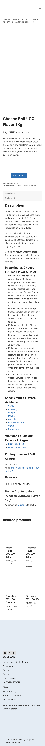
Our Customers (10, 678)
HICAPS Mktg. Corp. (17, 444)
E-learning (8, 666)
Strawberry (13, 429)
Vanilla (11, 406)
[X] (10, 653)
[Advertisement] (22, 48)
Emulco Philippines (17, 447)
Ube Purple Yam (16, 422)
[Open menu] (40, 8)
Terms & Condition (12, 695)
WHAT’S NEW (9, 699)
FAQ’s (5, 687)
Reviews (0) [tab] (10, 198)
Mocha (11, 416)
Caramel (12, 426)
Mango (11, 412)
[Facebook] (5, 653)
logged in (22, 505)
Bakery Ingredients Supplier (16, 662)
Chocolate (13, 419)
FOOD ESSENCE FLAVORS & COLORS (23, 185)
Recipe (6, 674)
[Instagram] (14, 653)
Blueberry (12, 409)
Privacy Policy (9, 691)
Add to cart (19, 175)
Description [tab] (10, 193)
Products (7, 670)
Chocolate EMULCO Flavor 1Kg (11, 599)
